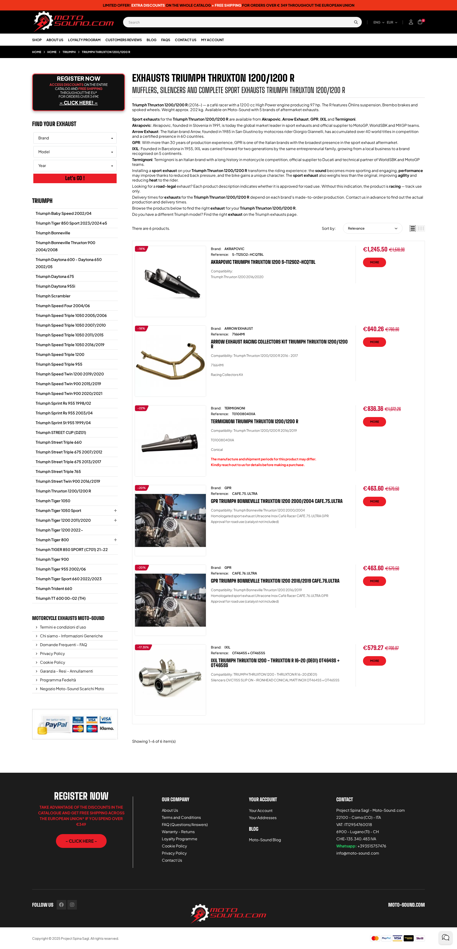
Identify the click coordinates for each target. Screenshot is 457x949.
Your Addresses (263, 817)
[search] (356, 22)
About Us (170, 810)
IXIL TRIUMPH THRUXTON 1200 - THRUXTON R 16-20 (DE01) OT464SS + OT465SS (275, 663)
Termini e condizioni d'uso (62, 626)
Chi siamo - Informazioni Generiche (71, 635)
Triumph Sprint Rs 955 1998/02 (63, 403)
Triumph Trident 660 (54, 588)
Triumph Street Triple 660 (59, 442)
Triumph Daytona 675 (55, 276)
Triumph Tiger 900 (52, 559)
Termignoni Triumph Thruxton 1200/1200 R (254, 421)
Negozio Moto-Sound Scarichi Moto (71, 688)
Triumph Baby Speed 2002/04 (63, 213)
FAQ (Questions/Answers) (185, 824)
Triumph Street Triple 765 (58, 471)
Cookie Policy (52, 662)
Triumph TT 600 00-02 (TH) (61, 598)
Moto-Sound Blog (265, 839)
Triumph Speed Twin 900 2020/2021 (69, 393)
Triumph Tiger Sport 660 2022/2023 (69, 578)
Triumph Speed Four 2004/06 (63, 305)
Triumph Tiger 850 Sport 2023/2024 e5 (71, 223)
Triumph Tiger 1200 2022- (59, 529)
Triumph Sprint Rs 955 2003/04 (64, 412)
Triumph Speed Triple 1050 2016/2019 (70, 344)
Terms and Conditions (181, 817)
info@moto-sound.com (357, 853)
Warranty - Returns (178, 831)
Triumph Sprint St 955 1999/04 (63, 422)
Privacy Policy (52, 653)
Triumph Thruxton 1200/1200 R (63, 490)
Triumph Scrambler (53, 295)
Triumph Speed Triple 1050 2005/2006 (71, 315)
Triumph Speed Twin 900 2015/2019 (68, 383)
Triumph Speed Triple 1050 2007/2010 (71, 325)
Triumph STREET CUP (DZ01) (61, 432)
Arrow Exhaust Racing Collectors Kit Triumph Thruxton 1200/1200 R (279, 344)
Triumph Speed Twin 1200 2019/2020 (70, 373)
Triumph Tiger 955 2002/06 (61, 568)
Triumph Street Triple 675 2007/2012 (69, 451)
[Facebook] (61, 905)
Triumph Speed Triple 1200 (60, 354)
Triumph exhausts (270, 214)
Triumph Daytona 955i (55, 286)
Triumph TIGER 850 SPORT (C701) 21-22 (72, 549)
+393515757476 (372, 845)
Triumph (42, 200)
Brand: (216, 248)
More (374, 262)
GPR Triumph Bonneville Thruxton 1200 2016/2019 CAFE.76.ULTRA (275, 580)
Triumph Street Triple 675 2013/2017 (68, 461)
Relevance (356, 228)
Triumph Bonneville (53, 232)
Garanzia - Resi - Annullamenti (66, 671)
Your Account (261, 810)
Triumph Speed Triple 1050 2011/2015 (70, 334)
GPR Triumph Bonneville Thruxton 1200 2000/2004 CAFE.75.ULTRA (277, 501)
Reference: (220, 254)
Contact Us (172, 860)
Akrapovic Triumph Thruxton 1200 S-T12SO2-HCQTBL (263, 262)
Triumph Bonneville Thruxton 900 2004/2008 (65, 246)
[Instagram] (72, 905)
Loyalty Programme (179, 838)
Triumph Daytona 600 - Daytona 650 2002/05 (69, 263)
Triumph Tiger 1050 (53, 500)
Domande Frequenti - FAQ (63, 644)
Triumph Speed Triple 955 (59, 364)
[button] (81, 841)
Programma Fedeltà (57, 679)
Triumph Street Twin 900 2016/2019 (68, 481)
